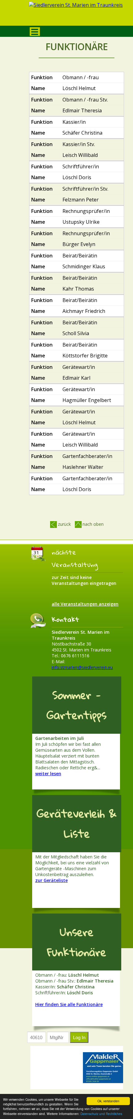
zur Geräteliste (51, 880)
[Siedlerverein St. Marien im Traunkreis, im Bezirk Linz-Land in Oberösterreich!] (76, 14)
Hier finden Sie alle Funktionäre (69, 1004)
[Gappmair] (104, 1067)
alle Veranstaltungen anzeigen (85, 604)
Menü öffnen (34, 31)
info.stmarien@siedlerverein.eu (82, 667)
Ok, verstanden (108, 1101)
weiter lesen (48, 773)
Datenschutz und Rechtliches (101, 1113)
